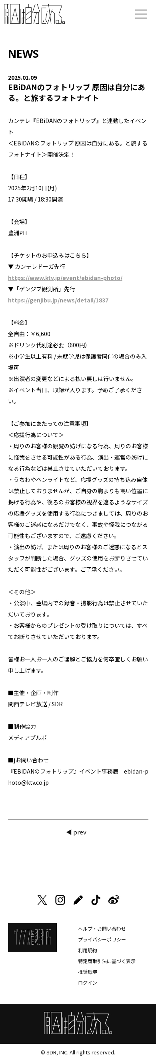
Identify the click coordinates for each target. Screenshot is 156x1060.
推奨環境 (87, 971)
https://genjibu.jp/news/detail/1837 (58, 300)
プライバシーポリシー (102, 939)
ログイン (87, 982)
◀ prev (76, 832)
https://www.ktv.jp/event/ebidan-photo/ (65, 278)
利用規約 (87, 950)
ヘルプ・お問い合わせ (102, 928)
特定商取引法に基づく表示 (107, 960)
